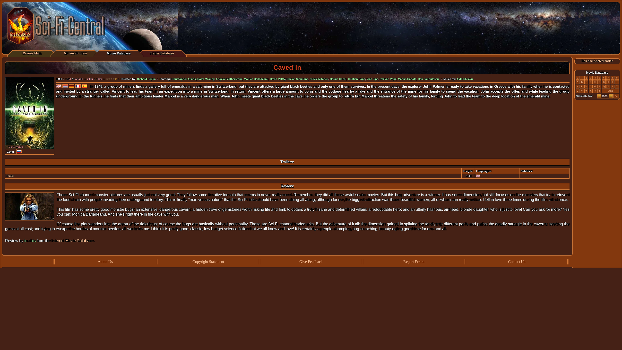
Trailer (10, 176)
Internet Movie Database (73, 241)
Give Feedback (311, 262)
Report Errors (413, 262)
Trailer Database (162, 53)
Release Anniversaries (597, 61)
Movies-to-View (75, 53)
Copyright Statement (208, 262)
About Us (105, 262)
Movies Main (32, 53)
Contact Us (516, 262)
